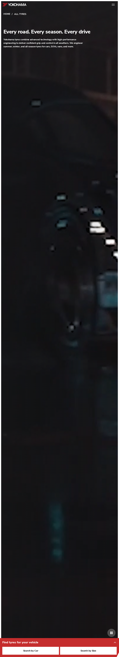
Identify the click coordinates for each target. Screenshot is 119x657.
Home (6, 14)
